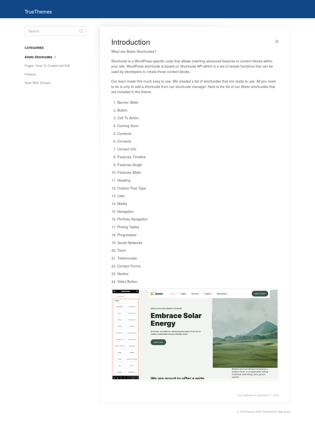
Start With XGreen (38, 82)
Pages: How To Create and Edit (47, 65)
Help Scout (284, 411)
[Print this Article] (277, 42)
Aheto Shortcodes (39, 57)
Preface (30, 74)
